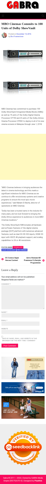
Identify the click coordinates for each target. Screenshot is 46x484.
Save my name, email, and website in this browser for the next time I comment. (19, 339)
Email (4, 320)
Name (4, 312)
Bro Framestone (17, 36)
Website (4, 329)
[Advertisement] (23, 157)
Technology (18, 247)
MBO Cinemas (22, 250)
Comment (6, 284)
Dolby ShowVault (8, 250)
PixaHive (38, 481)
